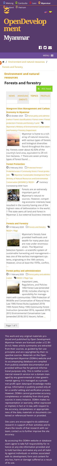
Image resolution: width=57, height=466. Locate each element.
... (29, 159)
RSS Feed (46, 88)
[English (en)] (46, 12)
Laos (34, 3)
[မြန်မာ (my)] (50, 12)
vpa (31, 278)
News (12, 95)
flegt (16, 230)
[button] (46, 55)
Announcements (23, 97)
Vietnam (22, 7)
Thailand (10, 7)
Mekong (9, 3)
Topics (34, 95)
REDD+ (32, 182)
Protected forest (34, 167)
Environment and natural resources (26, 61)
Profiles (45, 95)
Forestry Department (27, 130)
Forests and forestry (12, 66)
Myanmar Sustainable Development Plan (32, 175)
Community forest (29, 171)
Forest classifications (22, 119)
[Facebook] (40, 48)
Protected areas (13, 171)
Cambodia (22, 3)
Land (37, 123)
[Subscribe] (50, 48)
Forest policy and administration (23, 270)
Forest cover (38, 119)
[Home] (3, 61)
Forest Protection (15, 164)
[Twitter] (45, 48)
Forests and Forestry (17, 223)
